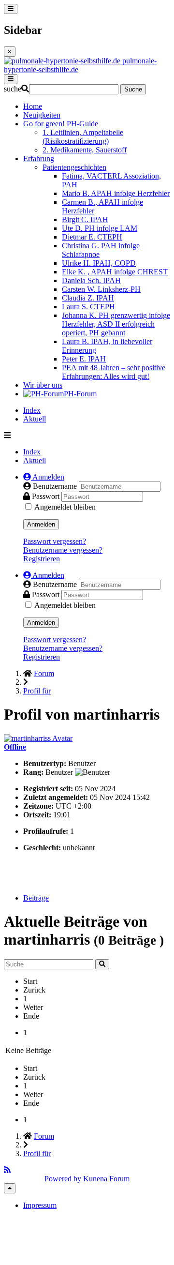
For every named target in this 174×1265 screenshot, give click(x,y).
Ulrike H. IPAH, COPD (99, 263)
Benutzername (56, 486)
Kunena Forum (106, 1179)
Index (32, 410)
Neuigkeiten (41, 115)
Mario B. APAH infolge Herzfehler (116, 193)
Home (32, 106)
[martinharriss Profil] (38, 738)
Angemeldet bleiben (65, 507)
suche (12, 89)
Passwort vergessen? (54, 541)
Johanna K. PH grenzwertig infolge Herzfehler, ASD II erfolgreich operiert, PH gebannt (116, 324)
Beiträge (36, 898)
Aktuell (34, 419)
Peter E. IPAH (84, 359)
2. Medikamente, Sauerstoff (85, 150)
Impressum (40, 1205)
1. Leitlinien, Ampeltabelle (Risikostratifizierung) (83, 136)
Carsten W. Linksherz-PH (101, 289)
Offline (15, 747)
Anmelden (41, 524)
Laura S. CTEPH (88, 306)
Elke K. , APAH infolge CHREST (115, 272)
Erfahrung (38, 158)
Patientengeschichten (74, 167)
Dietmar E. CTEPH (92, 237)
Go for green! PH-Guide (60, 124)
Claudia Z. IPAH (88, 298)
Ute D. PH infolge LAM (99, 228)
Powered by (62, 1179)
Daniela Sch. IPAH (91, 280)
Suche (133, 89)
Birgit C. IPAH (85, 219)
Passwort (46, 496)
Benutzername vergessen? (62, 550)
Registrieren (41, 559)
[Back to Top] (9, 1188)
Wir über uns (42, 385)
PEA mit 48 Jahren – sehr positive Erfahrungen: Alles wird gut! (113, 371)
